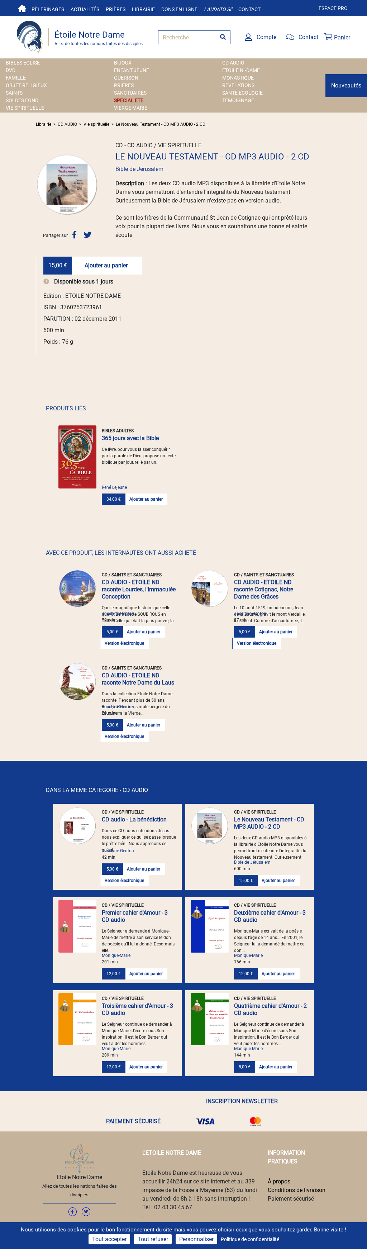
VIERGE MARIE (130, 108)
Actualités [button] (85, 9)
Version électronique (124, 643)
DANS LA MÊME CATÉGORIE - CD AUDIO (97, 790)
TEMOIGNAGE (238, 100)
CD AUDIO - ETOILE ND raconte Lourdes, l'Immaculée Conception (139, 589)
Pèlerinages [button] (48, 9)
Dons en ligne (179, 9)
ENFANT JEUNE (131, 70)
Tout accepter (109, 1239)
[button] (40, 184)
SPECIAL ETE (128, 100)
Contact (249, 9)
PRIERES (124, 85)
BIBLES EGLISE (23, 63)
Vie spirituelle (96, 124)
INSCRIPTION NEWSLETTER (242, 1101)
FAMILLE (16, 78)
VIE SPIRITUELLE (25, 108)
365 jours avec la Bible (130, 438)
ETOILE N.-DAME (241, 70)
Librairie (143, 9)
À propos (279, 1181)
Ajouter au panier (106, 265)
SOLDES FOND (22, 100)
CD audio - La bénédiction (134, 819)
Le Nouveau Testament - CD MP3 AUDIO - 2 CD (160, 124)
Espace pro (333, 8)
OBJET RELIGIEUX (26, 85)
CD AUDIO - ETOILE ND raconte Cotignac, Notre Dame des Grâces (263, 589)
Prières (115, 9)
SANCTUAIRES (130, 93)
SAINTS (14, 93)
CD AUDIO (233, 63)
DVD (10, 70)
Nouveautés (346, 85)
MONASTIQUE (238, 78)
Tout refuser (153, 1239)
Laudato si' (218, 9)
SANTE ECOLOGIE (242, 93)
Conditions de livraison (296, 1190)
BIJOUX (123, 63)
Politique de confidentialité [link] (250, 1239)
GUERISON (126, 78)
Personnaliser (196, 1239)
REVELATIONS (238, 85)
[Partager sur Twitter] (87, 235)
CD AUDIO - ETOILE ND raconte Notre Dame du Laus (138, 679)
